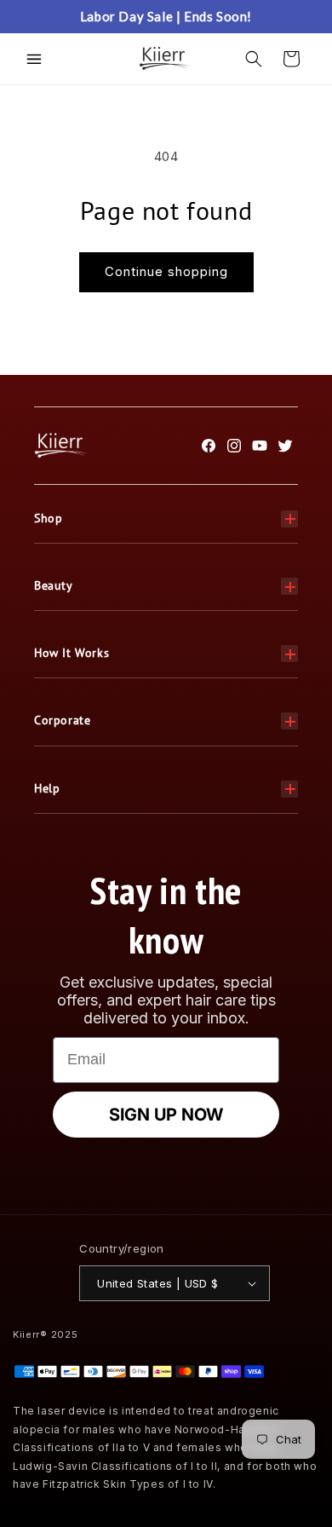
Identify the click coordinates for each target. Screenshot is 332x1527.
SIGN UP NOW (166, 1114)
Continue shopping (166, 271)
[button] (34, 59)
